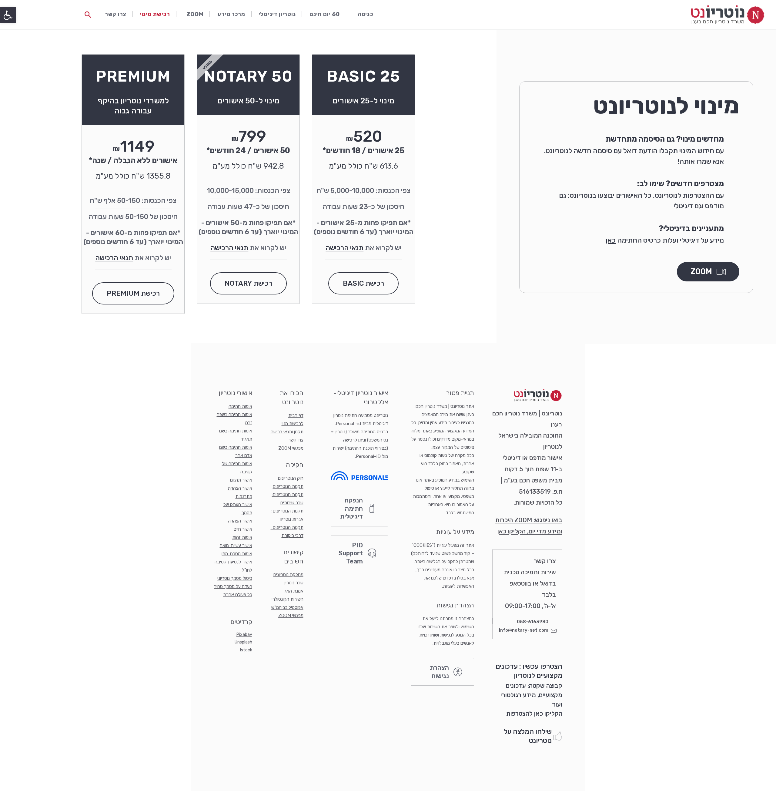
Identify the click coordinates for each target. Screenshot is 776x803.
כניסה (365, 14)
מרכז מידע (231, 14)
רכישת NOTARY (248, 283)
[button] (8, 15)
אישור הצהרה (240, 521)
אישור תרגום (241, 480)
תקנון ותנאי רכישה (287, 432)
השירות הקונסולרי (287, 599)
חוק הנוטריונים (290, 478)
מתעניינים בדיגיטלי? (691, 228)
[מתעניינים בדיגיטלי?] (733, 229)
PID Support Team (351, 553)
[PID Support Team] (371, 553)
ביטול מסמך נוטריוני (234, 578)
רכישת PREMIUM (133, 293)
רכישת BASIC (363, 283)
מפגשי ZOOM (290, 448)
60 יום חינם (324, 14)
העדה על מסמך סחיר (233, 586)
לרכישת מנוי (292, 423)
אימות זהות (242, 537)
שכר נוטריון (293, 583)
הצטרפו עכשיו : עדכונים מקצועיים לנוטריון (529, 671)
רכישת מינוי (155, 14)
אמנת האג (293, 591)
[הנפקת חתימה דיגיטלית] (371, 508)
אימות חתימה (240, 406)
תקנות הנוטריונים (288, 486)
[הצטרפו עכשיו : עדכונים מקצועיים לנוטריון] (554, 652)
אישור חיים (243, 529)
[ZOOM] (721, 271)
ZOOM (195, 14)
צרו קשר (115, 14)
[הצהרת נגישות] (458, 672)
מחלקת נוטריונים (288, 574)
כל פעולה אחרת (237, 594)
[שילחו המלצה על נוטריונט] (557, 736)
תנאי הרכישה (344, 248)
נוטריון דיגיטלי (277, 14)
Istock (246, 650)
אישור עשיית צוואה (236, 545)
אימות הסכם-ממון (236, 553)
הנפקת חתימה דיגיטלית (351, 508)
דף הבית (295, 415)
